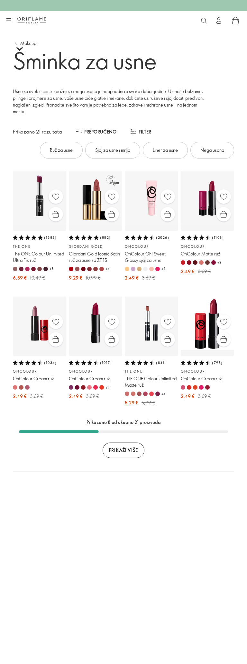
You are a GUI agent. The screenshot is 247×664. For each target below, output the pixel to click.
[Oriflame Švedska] (32, 20)
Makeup (28, 43)
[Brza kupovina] (56, 214)
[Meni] (9, 21)
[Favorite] (56, 196)
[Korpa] (235, 20)
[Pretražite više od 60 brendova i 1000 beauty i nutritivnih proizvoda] (204, 20)
